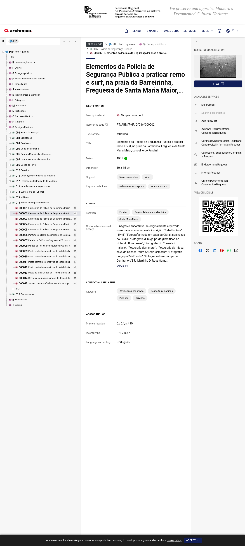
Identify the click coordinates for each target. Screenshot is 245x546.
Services (189, 30)
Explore (152, 30)
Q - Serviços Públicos (154, 44)
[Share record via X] (207, 250)
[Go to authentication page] (219, 30)
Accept (191, 540)
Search (138, 30)
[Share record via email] (236, 250)
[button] (207, 31)
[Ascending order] (70, 41)
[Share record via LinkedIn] (214, 250)
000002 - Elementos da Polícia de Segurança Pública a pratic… (131, 53)
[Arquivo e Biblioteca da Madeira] (18, 31)
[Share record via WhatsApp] (229, 250)
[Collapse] (76, 41)
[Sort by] (64, 41)
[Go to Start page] (126, 30)
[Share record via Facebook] (200, 250)
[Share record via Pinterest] (221, 250)
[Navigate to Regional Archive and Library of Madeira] (122, 12)
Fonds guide (170, 30)
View (216, 83)
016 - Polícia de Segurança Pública (112, 49)
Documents (95, 44)
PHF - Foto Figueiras (124, 44)
